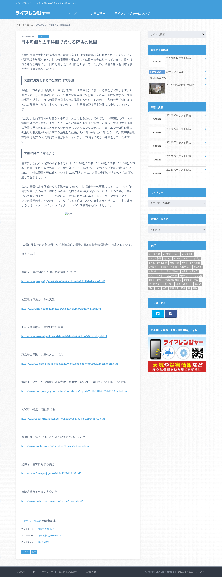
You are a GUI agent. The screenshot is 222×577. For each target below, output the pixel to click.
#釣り (160, 279)
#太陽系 (153, 267)
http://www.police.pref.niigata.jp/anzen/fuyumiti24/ (52, 500)
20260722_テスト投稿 (178, 142)
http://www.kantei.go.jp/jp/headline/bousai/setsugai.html (55, 445)
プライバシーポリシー (41, 571)
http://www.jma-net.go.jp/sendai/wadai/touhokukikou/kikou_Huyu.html (64, 336)
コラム (27, 520)
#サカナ (167, 258)
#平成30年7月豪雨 (168, 267)
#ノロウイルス (180, 258)
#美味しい (185, 275)
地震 (164, 284)
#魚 (196, 279)
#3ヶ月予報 (187, 254)
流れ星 (198, 284)
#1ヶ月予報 (154, 254)
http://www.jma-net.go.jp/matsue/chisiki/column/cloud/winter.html (61, 308)
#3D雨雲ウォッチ (171, 254)
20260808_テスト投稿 (178, 58)
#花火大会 (197, 275)
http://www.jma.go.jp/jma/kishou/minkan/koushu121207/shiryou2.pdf (63, 281)
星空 (185, 284)
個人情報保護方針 (68, 571)
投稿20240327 (46, 529)
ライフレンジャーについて (132, 13)
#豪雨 (152, 279)
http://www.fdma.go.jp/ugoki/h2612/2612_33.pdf (51, 473)
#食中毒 (188, 279)
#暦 (161, 271)
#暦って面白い (172, 271)
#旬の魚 (198, 267)
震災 (195, 288)
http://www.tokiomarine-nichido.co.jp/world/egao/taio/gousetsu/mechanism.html (69, 363)
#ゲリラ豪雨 (155, 258)
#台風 (152, 262)
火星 (158, 288)
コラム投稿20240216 (49, 535)
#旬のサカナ (185, 267)
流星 (151, 288)
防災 (38, 520)
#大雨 (184, 262)
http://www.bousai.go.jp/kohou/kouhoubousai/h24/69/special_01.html (63, 418)
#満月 (152, 275)
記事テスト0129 (175, 71)
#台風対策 (162, 262)
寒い (171, 284)
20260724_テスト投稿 (178, 128)
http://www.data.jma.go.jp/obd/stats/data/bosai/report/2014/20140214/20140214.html (74, 391)
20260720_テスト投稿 (178, 169)
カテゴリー (98, 13)
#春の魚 (153, 271)
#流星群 (194, 271)
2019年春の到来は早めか (180, 84)
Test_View (43, 541)
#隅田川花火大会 (173, 279)
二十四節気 (154, 284)
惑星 (178, 284)
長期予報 (174, 288)
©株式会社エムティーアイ (191, 571)
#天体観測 (195, 262)
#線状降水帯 (171, 275)
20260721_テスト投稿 (178, 156)
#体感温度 (195, 258)
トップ (72, 13)
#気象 (184, 271)
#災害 (160, 275)
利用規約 (20, 571)
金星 (165, 288)
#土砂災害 (174, 262)
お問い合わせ (89, 571)
